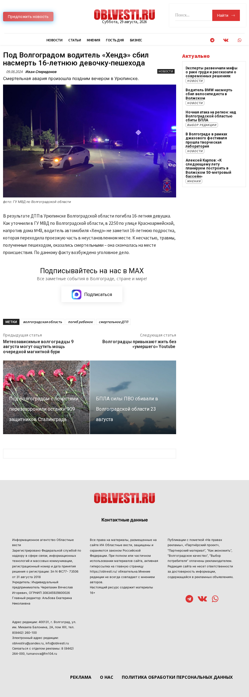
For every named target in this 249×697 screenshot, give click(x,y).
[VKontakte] (225, 40)
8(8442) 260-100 (24, 632)
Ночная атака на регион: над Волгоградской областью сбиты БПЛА (211, 116)
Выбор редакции (202, 125)
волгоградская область (42, 321)
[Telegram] (212, 40)
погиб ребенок (80, 321)
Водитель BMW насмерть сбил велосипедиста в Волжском (209, 94)
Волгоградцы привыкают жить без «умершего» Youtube (139, 344)
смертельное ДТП (113, 321)
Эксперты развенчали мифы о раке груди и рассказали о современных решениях (211, 72)
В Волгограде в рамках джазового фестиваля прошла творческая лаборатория (206, 140)
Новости (166, 71)
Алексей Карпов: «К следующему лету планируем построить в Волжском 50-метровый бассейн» (208, 168)
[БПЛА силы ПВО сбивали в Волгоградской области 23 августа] (133, 397)
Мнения (194, 181)
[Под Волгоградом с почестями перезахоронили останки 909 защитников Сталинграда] (46, 397)
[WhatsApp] (239, 40)
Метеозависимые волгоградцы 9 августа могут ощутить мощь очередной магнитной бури (38, 346)
